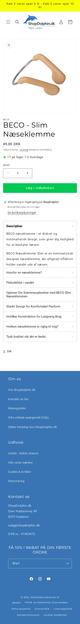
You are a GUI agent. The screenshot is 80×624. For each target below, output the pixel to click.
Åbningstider (17, 408)
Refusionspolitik (21, 609)
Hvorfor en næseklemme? (24, 272)
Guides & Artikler (19, 471)
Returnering (16, 481)
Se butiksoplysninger (22, 212)
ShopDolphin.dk (39, 597)
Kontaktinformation (28, 615)
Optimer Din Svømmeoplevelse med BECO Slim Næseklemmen (38, 294)
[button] (8, 21)
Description (14, 226)
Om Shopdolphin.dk (21, 389)
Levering (24, 150)
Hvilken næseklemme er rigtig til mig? (32, 326)
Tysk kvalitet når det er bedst (26, 336)
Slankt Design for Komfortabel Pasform (33, 306)
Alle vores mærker (20, 462)
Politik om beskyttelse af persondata (46, 602)
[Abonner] (67, 563)
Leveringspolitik (63, 609)
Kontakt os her (18, 399)
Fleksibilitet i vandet (20, 282)
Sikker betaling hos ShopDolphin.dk (32, 427)
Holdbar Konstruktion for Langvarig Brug (33, 316)
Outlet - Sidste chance (23, 453)
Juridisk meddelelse (55, 615)
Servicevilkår (42, 609)
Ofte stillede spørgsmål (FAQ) (28, 417)
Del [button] (9, 351)
